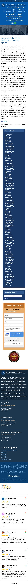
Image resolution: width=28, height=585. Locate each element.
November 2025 (9, 148)
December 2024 (9, 165)
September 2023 (9, 188)
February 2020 (9, 254)
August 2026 (8, 134)
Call (11, 1)
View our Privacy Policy (13, 340)
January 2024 (8, 182)
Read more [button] (4, 526)
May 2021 (7, 231)
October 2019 (9, 260)
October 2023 (9, 186)
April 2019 (8, 270)
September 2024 (9, 169)
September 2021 (9, 225)
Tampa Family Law (6, 459)
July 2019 (7, 265)
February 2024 (9, 180)
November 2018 (9, 277)
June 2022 (8, 211)
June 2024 (8, 174)
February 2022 (9, 217)
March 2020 (8, 253)
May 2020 (7, 250)
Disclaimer (4, 454)
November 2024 (9, 166)
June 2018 (8, 285)
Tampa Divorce (5, 458)
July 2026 (7, 136)
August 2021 (8, 227)
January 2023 (8, 200)
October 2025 (9, 149)
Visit (19, 1)
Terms (15, 335)
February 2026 (9, 143)
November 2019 (9, 259)
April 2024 (8, 177)
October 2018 (9, 279)
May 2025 (7, 157)
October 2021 (9, 223)
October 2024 (9, 168)
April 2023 (8, 196)
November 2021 (9, 222)
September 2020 (9, 243)
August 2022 (8, 208)
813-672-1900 (14, 14)
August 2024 (8, 171)
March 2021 (8, 234)
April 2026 (8, 140)
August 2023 (8, 190)
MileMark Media (14, 480)
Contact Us (4, 452)
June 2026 (8, 137)
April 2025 (8, 159)
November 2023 (9, 185)
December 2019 (9, 257)
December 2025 (9, 146)
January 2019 (8, 274)
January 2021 (8, 237)
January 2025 (8, 163)
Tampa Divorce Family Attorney (9, 450)
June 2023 (8, 193)
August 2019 (8, 264)
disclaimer (17, 339)
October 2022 (9, 205)
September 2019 (9, 262)
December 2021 (9, 220)
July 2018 (7, 284)
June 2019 (8, 267)
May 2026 (7, 139)
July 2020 (7, 247)
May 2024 (7, 176)
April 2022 (8, 214)
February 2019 (9, 273)
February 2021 (9, 236)
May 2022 (7, 213)
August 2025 (8, 152)
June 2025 (8, 156)
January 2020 (8, 256)
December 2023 (9, 183)
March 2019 (8, 271)
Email (15, 1)
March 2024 (8, 179)
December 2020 (9, 239)
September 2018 (9, 280)
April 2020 (8, 251)
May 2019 (7, 268)
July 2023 (7, 191)
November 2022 (9, 203)
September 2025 (9, 151)
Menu (6, 1)
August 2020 (8, 245)
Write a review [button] (7, 492)
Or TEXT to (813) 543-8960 (14, 17)
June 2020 (8, 248)
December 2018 (9, 276)
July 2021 (7, 228)
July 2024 (7, 173)
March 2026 (8, 142)
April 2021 (8, 233)
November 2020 (9, 240)
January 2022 (8, 219)
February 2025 (9, 162)
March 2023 (8, 197)
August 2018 (8, 282)
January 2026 (8, 145)
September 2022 (9, 206)
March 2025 (8, 160)
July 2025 (7, 154)
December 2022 (9, 202)
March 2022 (8, 216)
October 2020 (9, 242)
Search (23, 1)
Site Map (3, 456)
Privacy (12, 335)
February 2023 (9, 199)
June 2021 (8, 230)
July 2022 (7, 210)
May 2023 (7, 194)
